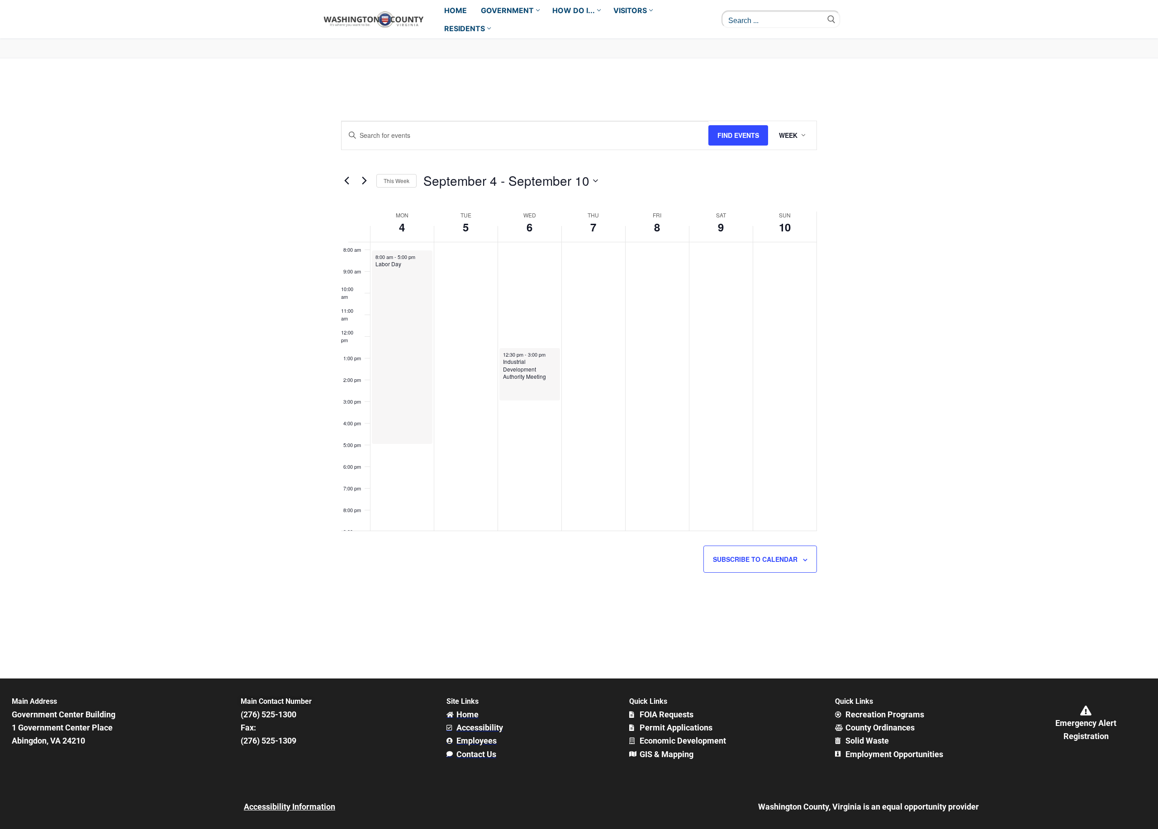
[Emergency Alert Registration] (1086, 711)
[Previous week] (346, 180)
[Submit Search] (831, 19)
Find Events (738, 135)
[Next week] (364, 180)
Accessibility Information (289, 806)
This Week (396, 180)
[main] (579, 368)
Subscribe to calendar (755, 559)
